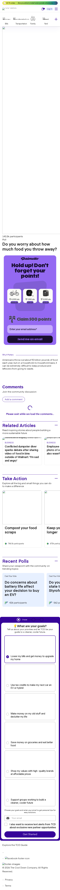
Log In (49, 9)
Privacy (9, 880)
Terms (8, 886)
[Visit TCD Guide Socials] (8, 852)
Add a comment (13, 399)
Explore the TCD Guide (14, 845)
